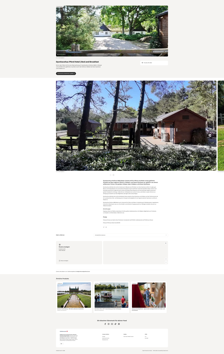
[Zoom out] (166, 262)
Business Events (105, 338)
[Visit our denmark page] (105, 324)
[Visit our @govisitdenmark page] (115, 324)
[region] (135, 252)
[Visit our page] (109, 324)
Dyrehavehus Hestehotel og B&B (65, 73)
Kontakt (146, 338)
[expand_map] (165, 243)
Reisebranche (105, 339)
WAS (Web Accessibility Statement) (160, 350)
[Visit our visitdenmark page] (112, 324)
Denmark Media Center (129, 336)
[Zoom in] (166, 259)
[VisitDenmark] (64, 331)
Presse (103, 336)
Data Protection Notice (147, 350)
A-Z (145, 336)
